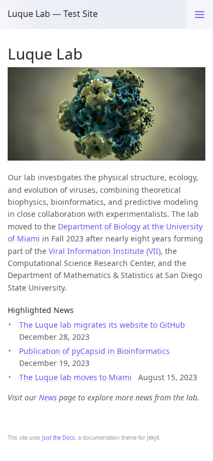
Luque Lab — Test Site (53, 14)
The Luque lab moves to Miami (75, 377)
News (48, 397)
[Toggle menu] (199, 14)
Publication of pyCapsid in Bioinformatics (94, 351)
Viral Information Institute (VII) (105, 251)
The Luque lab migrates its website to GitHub (102, 325)
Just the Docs (58, 437)
